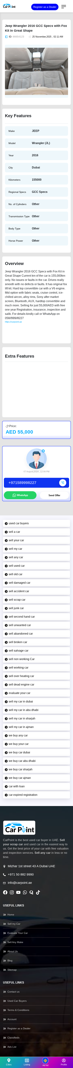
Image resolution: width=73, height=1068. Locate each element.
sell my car (15, 548)
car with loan (17, 786)
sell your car (16, 540)
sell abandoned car (21, 633)
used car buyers (19, 523)
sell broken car (18, 642)
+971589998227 (22, 482)
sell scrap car (17, 599)
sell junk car (16, 608)
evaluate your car (19, 693)
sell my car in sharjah (22, 718)
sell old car (15, 574)
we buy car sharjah (20, 769)
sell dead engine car (21, 684)
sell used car (17, 565)
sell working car (18, 667)
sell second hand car (22, 616)
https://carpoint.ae (13, 322)
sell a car (14, 531)
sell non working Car (22, 659)
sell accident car (19, 591)
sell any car (16, 557)
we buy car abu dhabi (22, 760)
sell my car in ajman (21, 726)
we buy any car (18, 735)
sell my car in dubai (21, 701)
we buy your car (19, 743)
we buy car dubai (19, 752)
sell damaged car (19, 582)
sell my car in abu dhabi (23, 709)
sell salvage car (18, 650)
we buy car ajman (20, 777)
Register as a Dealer (44, 6)
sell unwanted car (20, 625)
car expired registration (23, 794)
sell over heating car (21, 676)
